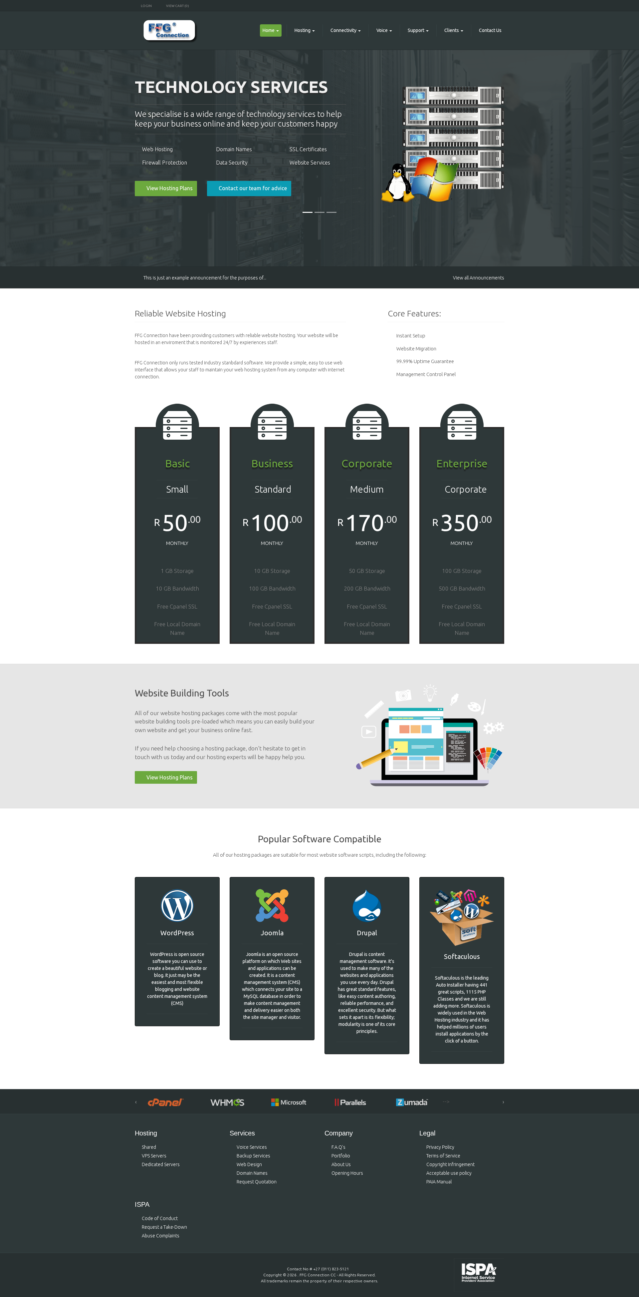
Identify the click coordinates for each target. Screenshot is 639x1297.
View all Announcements (478, 277)
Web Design (249, 1164)
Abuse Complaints (160, 1235)
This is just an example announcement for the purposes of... (204, 277)
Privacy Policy (440, 1147)
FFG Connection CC (318, 1275)
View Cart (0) (177, 6)
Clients (451, 30)
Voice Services (252, 1147)
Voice (382, 30)
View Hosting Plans (169, 777)
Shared (149, 1147)
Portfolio (340, 1155)
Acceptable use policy (449, 1173)
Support (416, 30)
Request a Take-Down (164, 1227)
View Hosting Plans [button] (169, 188)
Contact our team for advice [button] (253, 188)
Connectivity (343, 30)
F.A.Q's (338, 1147)
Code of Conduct (160, 1218)
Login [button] (146, 6)
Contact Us (490, 30)
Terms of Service (443, 1155)
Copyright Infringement (450, 1164)
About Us (341, 1164)
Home (269, 30)
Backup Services (253, 1155)
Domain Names (252, 1173)
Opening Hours (347, 1173)
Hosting (303, 30)
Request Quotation (257, 1181)
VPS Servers (154, 1155)
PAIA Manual (439, 1181)
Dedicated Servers (161, 1164)
